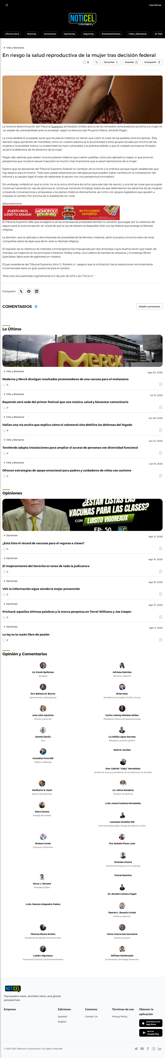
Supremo (57, 126)
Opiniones (69, 33)
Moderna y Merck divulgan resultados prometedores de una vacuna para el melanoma (65, 379)
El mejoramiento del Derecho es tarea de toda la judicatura (45, 566)
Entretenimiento (111, 33)
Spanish (62, 1016)
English (62, 1021)
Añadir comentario (149, 306)
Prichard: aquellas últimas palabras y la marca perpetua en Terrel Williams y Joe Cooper (66, 611)
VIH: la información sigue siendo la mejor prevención (41, 588)
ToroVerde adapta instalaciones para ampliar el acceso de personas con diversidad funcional (70, 447)
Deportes (88, 33)
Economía (50, 33)
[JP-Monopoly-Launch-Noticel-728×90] (82, 213)
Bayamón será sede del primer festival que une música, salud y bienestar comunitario (65, 401)
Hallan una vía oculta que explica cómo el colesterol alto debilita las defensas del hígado (67, 424)
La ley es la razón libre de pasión (25, 634)
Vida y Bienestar (138, 33)
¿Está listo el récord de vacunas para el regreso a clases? (43, 543)
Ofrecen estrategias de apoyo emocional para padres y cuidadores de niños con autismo (66, 470)
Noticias (31, 33)
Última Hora (12, 33)
